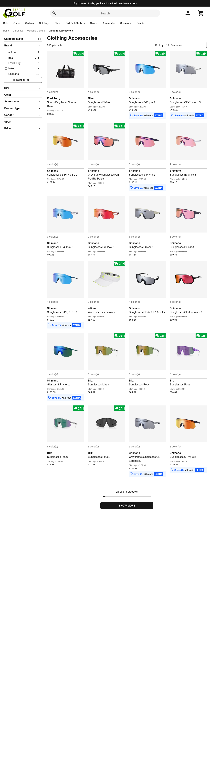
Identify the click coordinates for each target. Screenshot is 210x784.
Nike (91, 98)
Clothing (29, 23)
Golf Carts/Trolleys (75, 23)
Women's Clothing (36, 30)
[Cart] (201, 13)
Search (105, 13)
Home (6, 30)
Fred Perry (53, 98)
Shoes (16, 23)
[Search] (54, 13)
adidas (92, 308)
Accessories (109, 23)
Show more (127, 505)
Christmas (18, 30)
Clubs (57, 23)
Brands (140, 23)
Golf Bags (44, 23)
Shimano (134, 98)
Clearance (125, 23)
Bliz (90, 380)
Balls (5, 23)
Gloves (93, 23)
